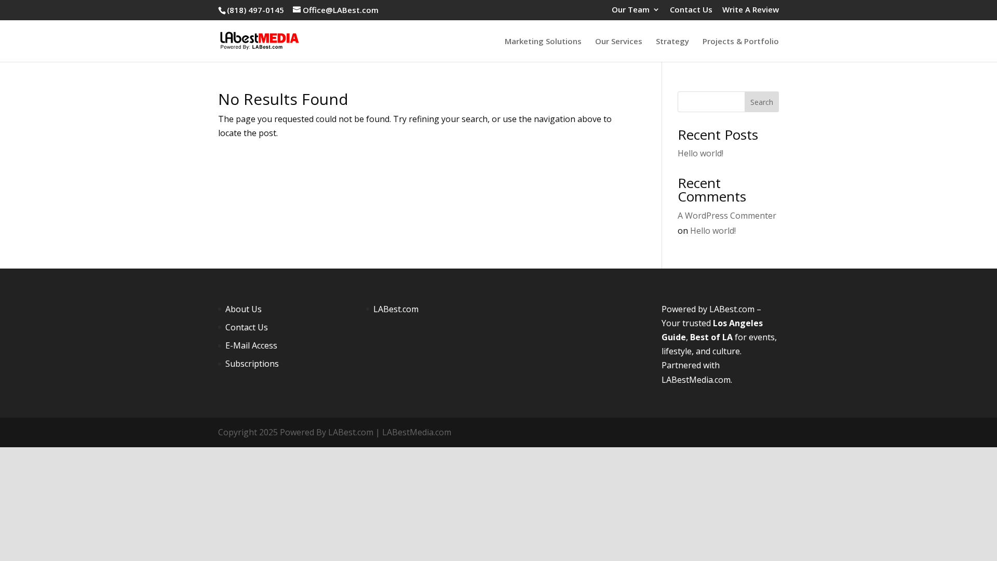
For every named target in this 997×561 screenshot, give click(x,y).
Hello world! (700, 153)
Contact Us (691, 10)
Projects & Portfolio (741, 41)
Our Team (631, 10)
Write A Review (750, 10)
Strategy (672, 41)
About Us (243, 309)
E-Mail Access (251, 345)
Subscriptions (252, 363)
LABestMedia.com (696, 379)
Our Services (618, 41)
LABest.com (396, 309)
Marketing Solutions (543, 41)
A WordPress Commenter (727, 215)
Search (761, 102)
